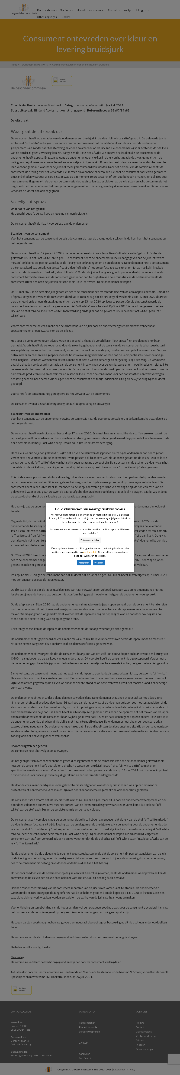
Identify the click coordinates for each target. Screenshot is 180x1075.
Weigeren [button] (98, 562)
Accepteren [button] (84, 562)
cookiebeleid (90, 551)
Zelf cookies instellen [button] (90, 540)
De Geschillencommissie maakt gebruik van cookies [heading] (90, 509)
